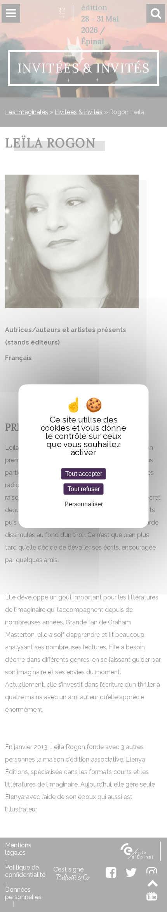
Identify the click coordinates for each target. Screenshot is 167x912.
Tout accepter (83, 473)
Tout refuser (84, 489)
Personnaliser (83, 504)
